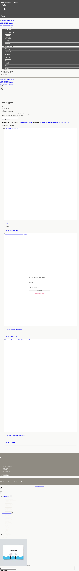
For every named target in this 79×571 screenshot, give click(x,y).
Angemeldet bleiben (35, 287)
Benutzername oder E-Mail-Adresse (37, 277)
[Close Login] (1, 488)
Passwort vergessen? (39, 293)
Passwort (31, 282)
